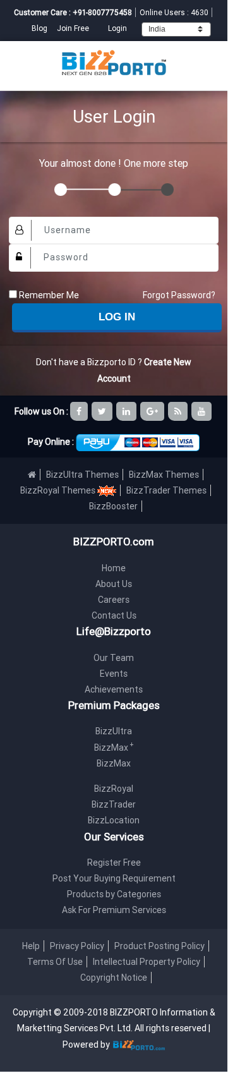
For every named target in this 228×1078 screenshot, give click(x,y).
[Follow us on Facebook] (80, 411)
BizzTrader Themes (166, 490)
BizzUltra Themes (82, 474)
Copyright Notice (113, 977)
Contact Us (114, 615)
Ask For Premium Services (114, 910)
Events (114, 673)
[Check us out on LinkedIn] (127, 411)
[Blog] (178, 411)
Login (117, 28)
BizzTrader (114, 804)
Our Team (113, 657)
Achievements (114, 689)
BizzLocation (114, 820)
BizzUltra (113, 731)
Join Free (73, 28)
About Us (113, 584)
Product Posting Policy (159, 946)
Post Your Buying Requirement (114, 878)
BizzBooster (113, 506)
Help (31, 946)
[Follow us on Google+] (153, 411)
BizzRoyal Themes (58, 490)
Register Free (114, 862)
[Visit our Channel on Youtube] (202, 411)
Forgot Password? (179, 295)
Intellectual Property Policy (146, 961)
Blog (40, 28)
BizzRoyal (113, 788)
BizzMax (114, 747)
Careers (113, 599)
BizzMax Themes (164, 474)
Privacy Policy (77, 946)
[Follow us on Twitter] (103, 411)
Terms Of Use (55, 961)
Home (114, 568)
